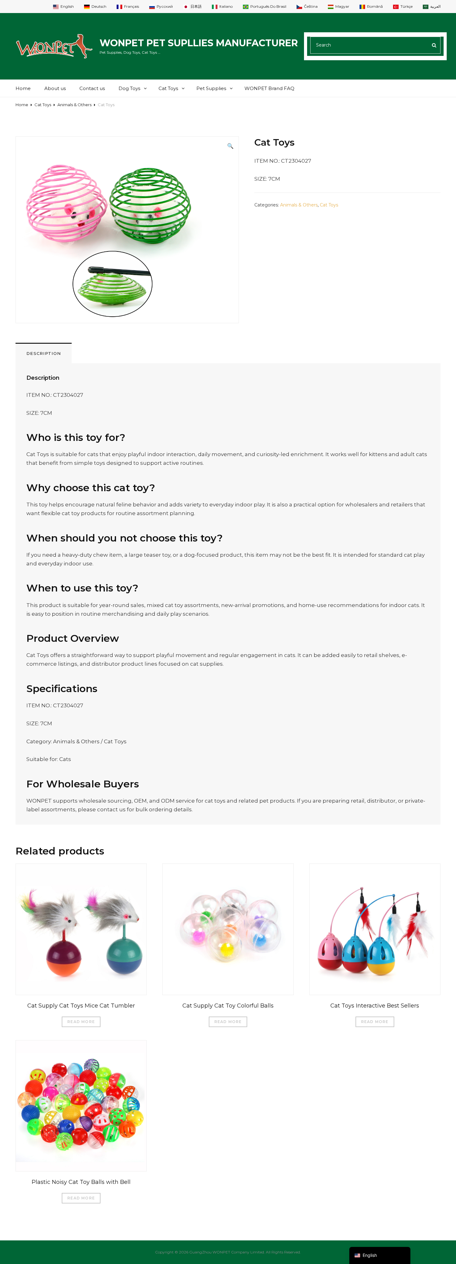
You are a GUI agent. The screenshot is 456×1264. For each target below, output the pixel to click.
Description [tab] (43, 353)
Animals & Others (74, 104)
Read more (81, 1021)
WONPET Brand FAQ (269, 88)
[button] (230, 146)
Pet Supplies (211, 88)
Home (23, 88)
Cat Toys (168, 88)
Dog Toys (129, 88)
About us (55, 88)
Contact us (92, 88)
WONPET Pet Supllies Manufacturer (199, 43)
